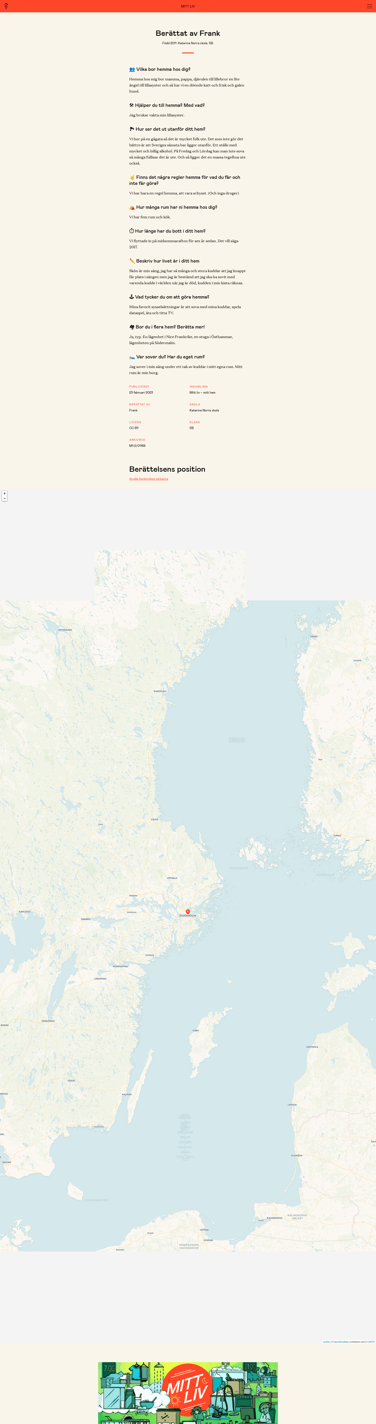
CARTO (371, 1341)
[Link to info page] (6, 6)
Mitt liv (188, 6)
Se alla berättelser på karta (148, 478)
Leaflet (326, 1341)
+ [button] (5, 493)
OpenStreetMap (341, 1341)
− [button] (5, 498)
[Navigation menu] (369, 6)
